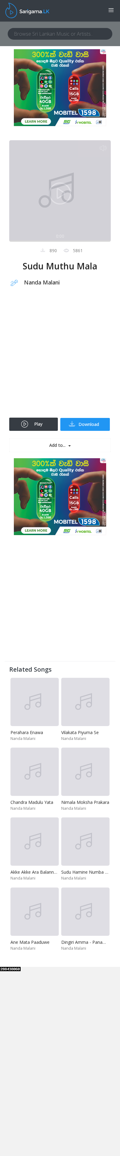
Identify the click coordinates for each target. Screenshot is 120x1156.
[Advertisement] (60, 356)
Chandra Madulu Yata (31, 802)
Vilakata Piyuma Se (80, 732)
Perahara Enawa (26, 732)
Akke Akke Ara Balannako (35, 872)
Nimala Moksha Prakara (85, 802)
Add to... (58, 445)
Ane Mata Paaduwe (30, 942)
